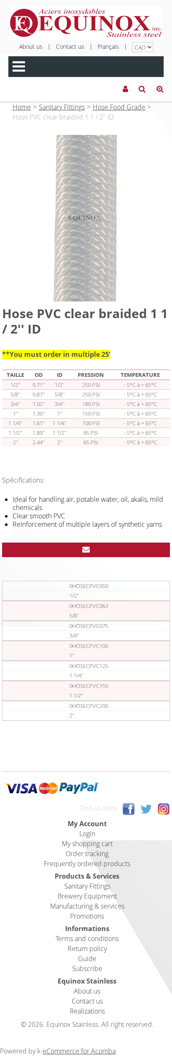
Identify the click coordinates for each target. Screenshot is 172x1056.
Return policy (87, 948)
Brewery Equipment (87, 896)
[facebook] (128, 808)
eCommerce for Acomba (79, 1051)
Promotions (87, 916)
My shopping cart (87, 843)
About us (31, 46)
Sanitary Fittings (62, 107)
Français (108, 46)
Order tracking (87, 853)
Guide (87, 958)
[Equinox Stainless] (86, 23)
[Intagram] (163, 808)
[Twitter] (146, 808)
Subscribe (87, 968)
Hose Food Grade (119, 107)
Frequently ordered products (87, 863)
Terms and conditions (87, 938)
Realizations (87, 1011)
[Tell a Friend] (86, 550)
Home (22, 107)
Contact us (70, 46)
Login (87, 833)
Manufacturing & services (87, 906)
